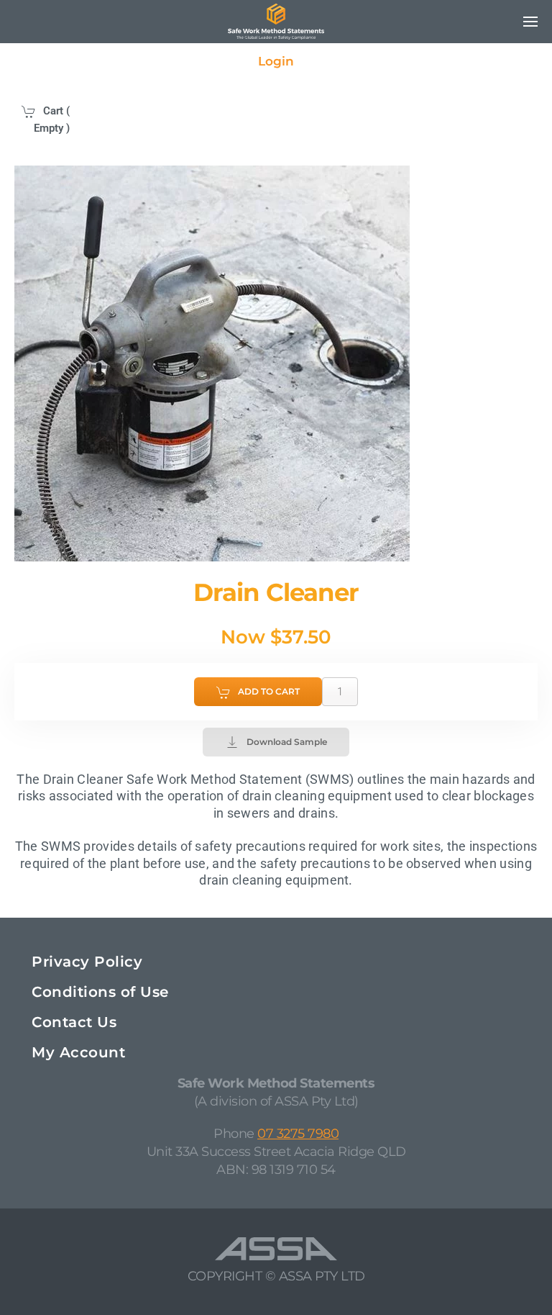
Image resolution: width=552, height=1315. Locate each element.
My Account (78, 1052)
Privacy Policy (87, 961)
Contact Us (74, 1022)
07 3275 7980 (298, 1134)
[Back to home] (276, 22)
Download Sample (287, 741)
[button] (530, 21)
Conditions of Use (100, 991)
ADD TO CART (269, 691)
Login (276, 61)
